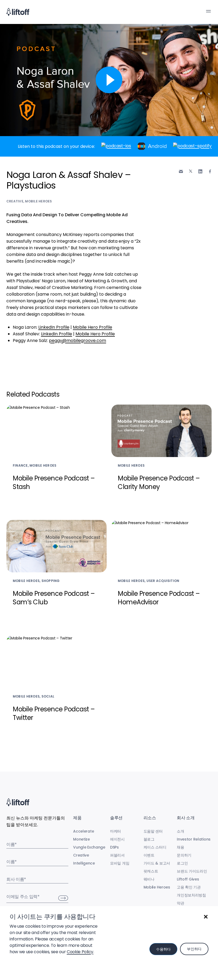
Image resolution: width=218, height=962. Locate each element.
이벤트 (149, 855)
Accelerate (83, 831)
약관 (180, 903)
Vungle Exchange (89, 847)
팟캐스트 (151, 871)
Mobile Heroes (38, 201)
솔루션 (116, 818)
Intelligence (84, 863)
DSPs (114, 847)
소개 (180, 831)
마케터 (115, 831)
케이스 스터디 (155, 847)
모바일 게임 (119, 863)
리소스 (150, 818)
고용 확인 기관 (189, 887)
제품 (77, 818)
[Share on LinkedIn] (200, 171)
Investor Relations (194, 839)
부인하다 (194, 949)
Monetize (81, 839)
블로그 (149, 839)
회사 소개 (185, 818)
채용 (180, 847)
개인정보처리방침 (191, 895)
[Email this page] (181, 171)
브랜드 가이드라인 (192, 871)
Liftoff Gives (188, 879)
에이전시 (117, 839)
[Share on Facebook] (210, 171)
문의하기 (184, 855)
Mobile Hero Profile (92, 327)
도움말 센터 (153, 831)
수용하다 (163, 949)
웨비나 (149, 879)
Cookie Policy (80, 952)
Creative (14, 201)
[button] (205, 916)
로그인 (182, 863)
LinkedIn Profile (53, 327)
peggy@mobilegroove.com (77, 340)
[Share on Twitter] (190, 171)
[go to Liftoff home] (17, 12)
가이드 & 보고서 (157, 863)
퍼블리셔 (117, 855)
